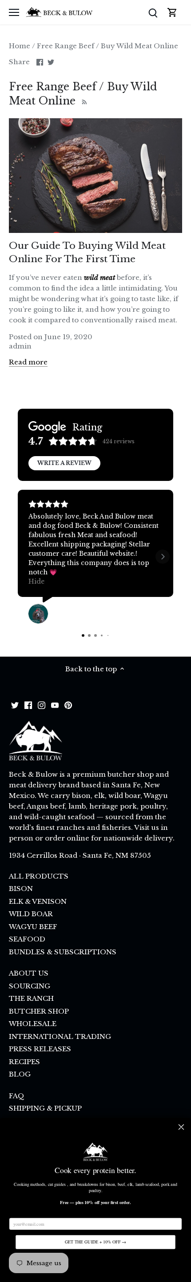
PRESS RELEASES (40, 1049)
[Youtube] (55, 704)
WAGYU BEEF (33, 926)
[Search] (153, 12)
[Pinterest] (68, 704)
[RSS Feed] (83, 101)
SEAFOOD (27, 939)
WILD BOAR (31, 914)
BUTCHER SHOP (39, 1011)
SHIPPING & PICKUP (45, 1108)
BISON (21, 888)
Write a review (64, 463)
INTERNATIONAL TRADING (60, 1036)
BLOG (20, 1074)
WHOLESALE (32, 1023)
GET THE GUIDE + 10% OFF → (95, 1242)
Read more (28, 362)
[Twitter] (15, 704)
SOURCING (29, 986)
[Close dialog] (181, 1127)
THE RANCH (31, 998)
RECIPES (24, 1061)
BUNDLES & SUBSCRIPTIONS (62, 952)
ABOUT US (28, 973)
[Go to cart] (172, 12)
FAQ (16, 1096)
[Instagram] (41, 704)
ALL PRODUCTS (38, 876)
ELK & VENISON (38, 901)
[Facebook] (28, 704)
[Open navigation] (14, 12)
